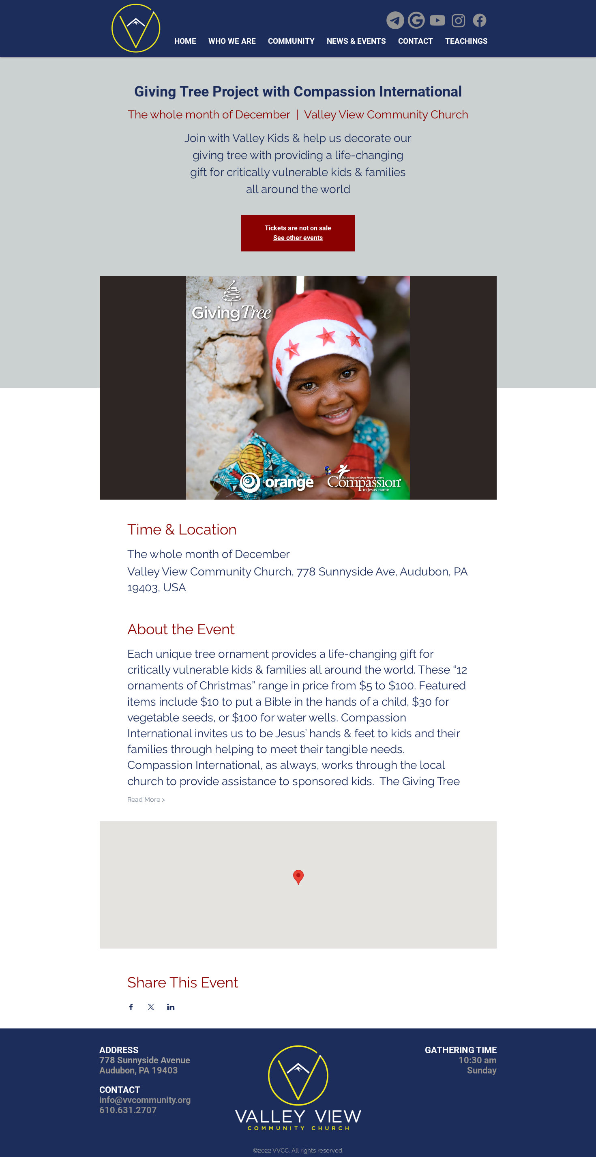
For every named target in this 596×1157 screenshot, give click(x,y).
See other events (298, 238)
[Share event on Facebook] (131, 1007)
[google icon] (416, 20)
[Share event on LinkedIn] (171, 1007)
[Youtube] (437, 20)
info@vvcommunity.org (145, 1100)
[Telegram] (395, 20)
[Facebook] (480, 20)
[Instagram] (458, 20)
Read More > (146, 799)
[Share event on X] (151, 1007)
